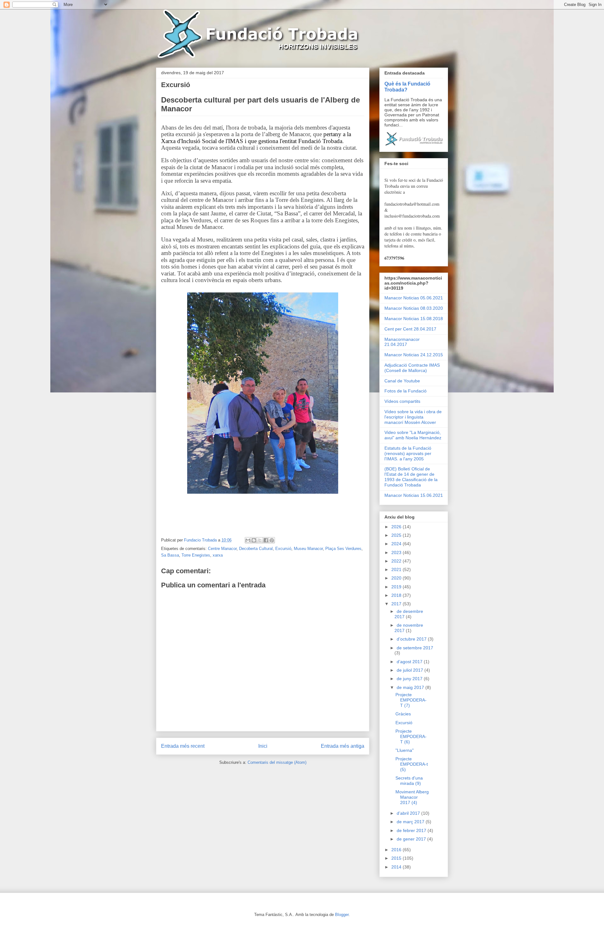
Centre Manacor (222, 548)
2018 (397, 595)
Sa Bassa (170, 555)
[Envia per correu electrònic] (248, 540)
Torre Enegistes (196, 555)
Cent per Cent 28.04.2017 (410, 328)
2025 (397, 535)
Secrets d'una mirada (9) (409, 780)
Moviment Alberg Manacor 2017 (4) (412, 797)
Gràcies (403, 713)
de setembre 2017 (415, 647)
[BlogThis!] (254, 540)
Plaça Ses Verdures (343, 548)
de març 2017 (411, 821)
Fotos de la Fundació (405, 390)
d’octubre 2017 (412, 638)
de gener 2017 (412, 838)
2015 (397, 858)
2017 (397, 603)
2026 (397, 526)
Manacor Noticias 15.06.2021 (413, 495)
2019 (397, 586)
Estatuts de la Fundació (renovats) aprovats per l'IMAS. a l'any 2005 (407, 453)
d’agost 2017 (410, 661)
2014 (397, 866)
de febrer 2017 (412, 830)
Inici (262, 746)
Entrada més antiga (342, 746)
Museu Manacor (308, 548)
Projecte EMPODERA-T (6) (411, 736)
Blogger (342, 914)
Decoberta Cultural (256, 548)
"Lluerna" (404, 750)
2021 (397, 569)
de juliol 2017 (410, 670)
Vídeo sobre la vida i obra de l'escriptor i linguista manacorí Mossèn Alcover (413, 417)
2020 (397, 577)
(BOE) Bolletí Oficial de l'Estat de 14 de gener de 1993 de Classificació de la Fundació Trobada (411, 476)
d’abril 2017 (409, 813)
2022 (397, 560)
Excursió (283, 548)
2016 (397, 849)
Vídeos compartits (402, 401)
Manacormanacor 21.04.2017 (402, 342)
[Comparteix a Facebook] (266, 540)
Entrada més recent (182, 746)
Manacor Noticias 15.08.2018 (413, 318)
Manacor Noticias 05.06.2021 (413, 297)
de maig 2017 (411, 687)
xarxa (218, 555)
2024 (397, 543)
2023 (397, 552)
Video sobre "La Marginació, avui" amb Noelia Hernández (412, 435)
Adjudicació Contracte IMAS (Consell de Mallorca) (412, 368)
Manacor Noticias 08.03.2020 (413, 308)
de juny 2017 (410, 678)
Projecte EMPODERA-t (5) (411, 764)
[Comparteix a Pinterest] (272, 540)
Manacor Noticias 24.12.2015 (413, 354)
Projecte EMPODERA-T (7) (411, 700)
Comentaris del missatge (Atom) (277, 762)
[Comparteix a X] (260, 540)
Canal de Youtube (402, 380)
